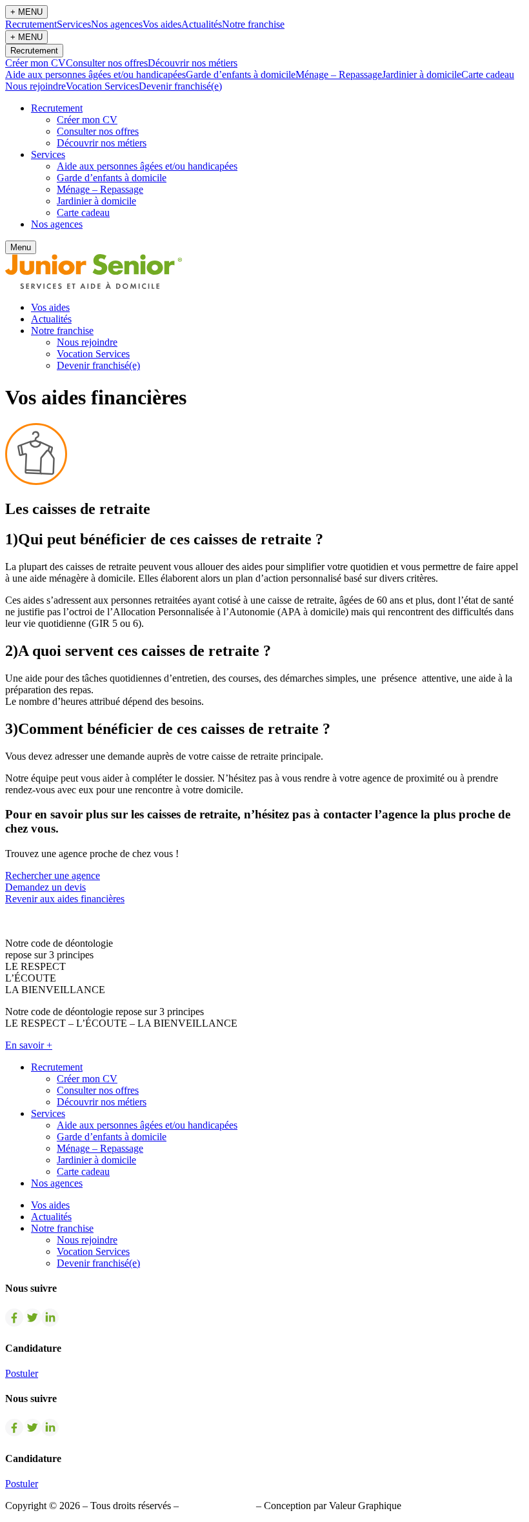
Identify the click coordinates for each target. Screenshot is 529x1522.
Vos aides (162, 24)
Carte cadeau (487, 74)
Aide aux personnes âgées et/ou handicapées (95, 74)
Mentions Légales (217, 1505)
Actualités (201, 24)
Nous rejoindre (35, 86)
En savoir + (28, 1045)
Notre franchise (253, 24)
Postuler (21, 1373)
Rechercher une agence (52, 875)
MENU (26, 12)
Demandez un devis (45, 887)
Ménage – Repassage (338, 74)
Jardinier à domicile (421, 74)
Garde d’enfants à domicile (240, 74)
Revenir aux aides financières (65, 898)
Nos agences (117, 24)
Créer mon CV (35, 62)
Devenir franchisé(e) (180, 86)
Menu (20, 247)
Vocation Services (102, 86)
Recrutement (31, 24)
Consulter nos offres (107, 62)
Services (74, 24)
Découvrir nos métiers (192, 62)
